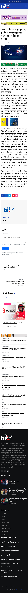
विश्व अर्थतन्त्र (4, 421)
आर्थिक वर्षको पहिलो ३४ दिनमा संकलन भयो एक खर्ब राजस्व (14, 340)
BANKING (4, 513)
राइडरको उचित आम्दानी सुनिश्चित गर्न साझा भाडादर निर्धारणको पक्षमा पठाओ (15, 282)
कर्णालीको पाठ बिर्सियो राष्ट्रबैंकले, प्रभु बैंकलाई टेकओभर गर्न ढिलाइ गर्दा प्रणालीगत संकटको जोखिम (18, 500)
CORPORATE (4, 42)
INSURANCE (5, 531)
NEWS (3, 393)
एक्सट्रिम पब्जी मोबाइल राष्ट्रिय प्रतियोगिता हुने (13, 322)
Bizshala (6, 217)
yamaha (4, 189)
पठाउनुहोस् (5, 249)
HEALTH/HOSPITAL (6, 528)
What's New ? (5, 522)
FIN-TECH (4, 525)
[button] (4, 297)
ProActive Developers (21, 590)
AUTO (3, 364)
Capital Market (6, 338)
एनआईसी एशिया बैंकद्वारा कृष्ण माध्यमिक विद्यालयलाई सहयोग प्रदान (12, 266)
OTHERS (4, 534)
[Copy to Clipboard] (16, 195)
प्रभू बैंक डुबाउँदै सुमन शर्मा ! (14, 481)
